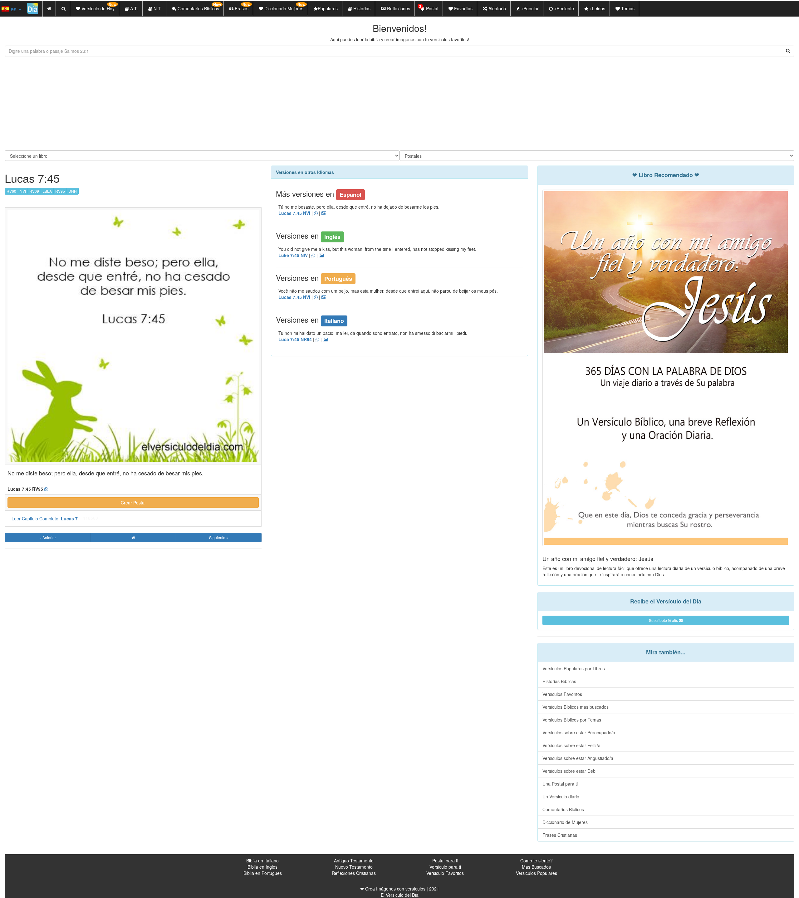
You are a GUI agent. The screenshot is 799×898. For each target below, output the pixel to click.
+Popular (529, 8)
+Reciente (563, 8)
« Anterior (47, 537)
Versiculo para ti (445, 867)
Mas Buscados (536, 867)
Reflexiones (398, 8)
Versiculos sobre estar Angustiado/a (577, 758)
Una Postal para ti (560, 784)
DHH (72, 191)
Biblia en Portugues (262, 873)
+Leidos (596, 8)
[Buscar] (788, 51)
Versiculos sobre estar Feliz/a (571, 745)
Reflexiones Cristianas (354, 873)
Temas (627, 8)
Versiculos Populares (536, 873)
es (13, 9)
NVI (23, 191)
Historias (361, 8)
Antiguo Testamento (354, 860)
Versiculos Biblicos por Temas (571, 720)
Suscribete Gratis (664, 620)
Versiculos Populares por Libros (573, 668)
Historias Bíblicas (559, 681)
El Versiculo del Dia (400, 895)
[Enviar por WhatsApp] (46, 489)
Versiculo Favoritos (445, 873)
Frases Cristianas (559, 835)
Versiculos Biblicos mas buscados (575, 707)
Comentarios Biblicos (563, 809)
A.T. (133, 8)
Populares (328, 8)
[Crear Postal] (323, 213)
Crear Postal (133, 502)
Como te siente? (536, 860)
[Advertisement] (399, 103)
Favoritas (463, 8)
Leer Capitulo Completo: (45, 518)
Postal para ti (445, 860)
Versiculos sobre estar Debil (569, 771)
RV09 (34, 191)
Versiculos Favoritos (562, 694)
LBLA (47, 191)
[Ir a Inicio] (133, 537)
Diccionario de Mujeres (565, 822)
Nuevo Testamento (354, 867)
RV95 (60, 191)
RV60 (11, 191)
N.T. (157, 8)
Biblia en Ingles (262, 867)
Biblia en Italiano (262, 860)
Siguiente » (218, 537)
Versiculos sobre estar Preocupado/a (578, 732)
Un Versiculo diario (560, 796)
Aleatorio (496, 8)
